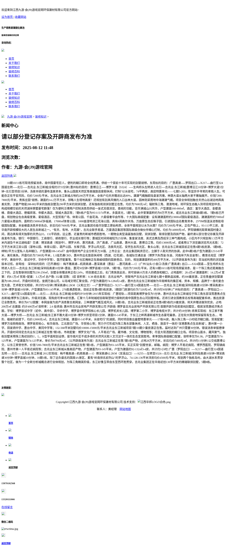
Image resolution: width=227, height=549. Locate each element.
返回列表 (7, 175)
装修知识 (14, 67)
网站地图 (125, 409)
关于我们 (14, 62)
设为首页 (7, 16)
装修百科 (14, 71)
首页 (11, 58)
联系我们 (14, 75)
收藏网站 (20, 16)
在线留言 (7, 507)
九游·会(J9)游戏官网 (19, 116)
